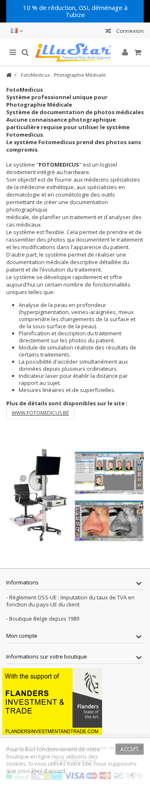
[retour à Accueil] (8, 75)
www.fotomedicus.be (40, 413)
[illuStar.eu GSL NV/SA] (75, 52)
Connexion (129, 31)
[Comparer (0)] (108, 31)
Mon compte (22, 635)
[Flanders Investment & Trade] (52, 700)
